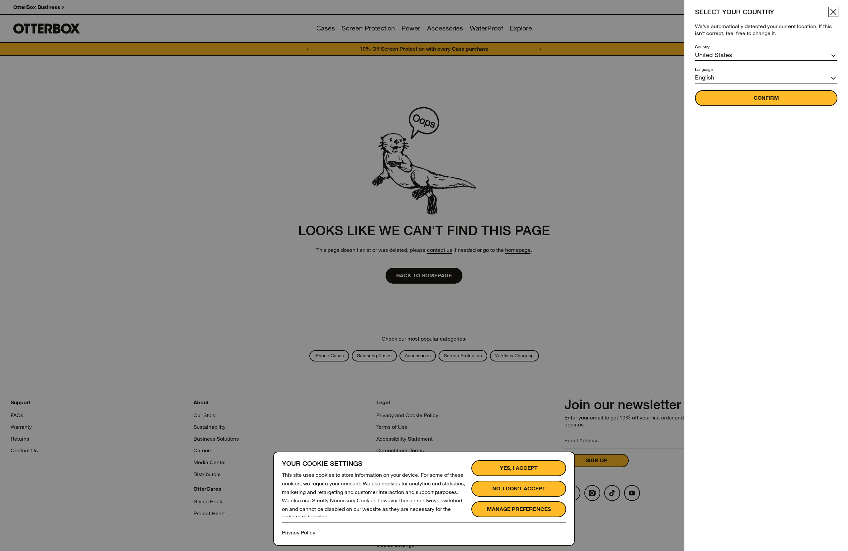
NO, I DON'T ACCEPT (519, 488)
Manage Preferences (519, 509)
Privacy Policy (298, 532)
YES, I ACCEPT (519, 468)
